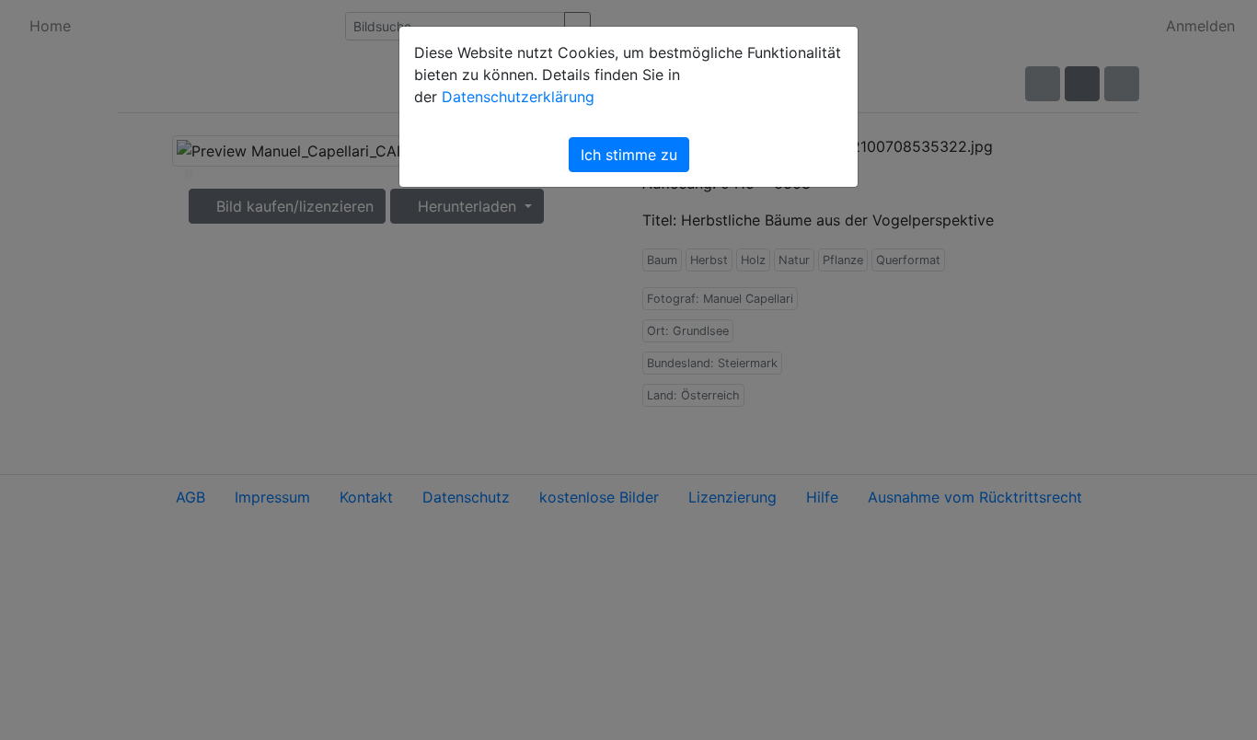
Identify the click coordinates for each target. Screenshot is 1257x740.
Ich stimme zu (629, 154)
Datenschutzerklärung (518, 96)
